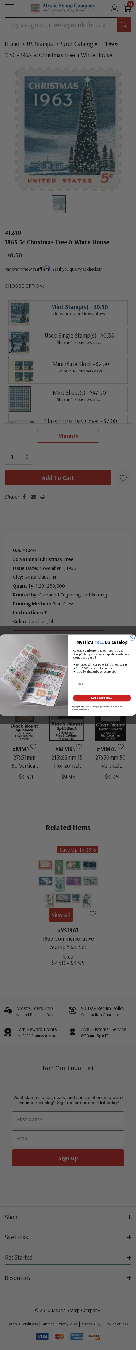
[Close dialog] (132, 638)
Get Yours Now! (102, 698)
